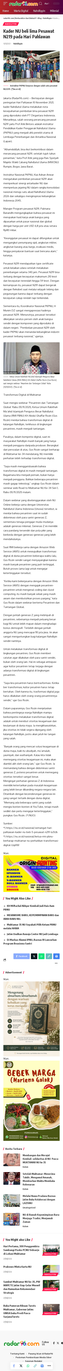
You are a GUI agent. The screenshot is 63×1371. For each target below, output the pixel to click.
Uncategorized (29, 1207)
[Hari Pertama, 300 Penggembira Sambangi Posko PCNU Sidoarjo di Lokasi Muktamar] (51, 1250)
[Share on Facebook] (13, 1365)
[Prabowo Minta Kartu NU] (51, 1270)
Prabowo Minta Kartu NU (17, 1266)
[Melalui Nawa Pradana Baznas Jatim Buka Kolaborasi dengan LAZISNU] (11, 1200)
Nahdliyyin (11, 24)
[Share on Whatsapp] (28, 1365)
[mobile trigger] (6, 3)
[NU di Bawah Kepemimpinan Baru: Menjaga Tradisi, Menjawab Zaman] (11, 1219)
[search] (40, 3)
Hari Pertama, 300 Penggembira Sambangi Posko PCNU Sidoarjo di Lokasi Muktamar (21, 1250)
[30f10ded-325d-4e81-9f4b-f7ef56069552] (31, 873)
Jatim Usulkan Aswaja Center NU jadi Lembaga (32, 934)
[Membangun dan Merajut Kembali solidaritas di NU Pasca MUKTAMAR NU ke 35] (11, 1160)
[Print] (42, 1365)
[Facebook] (54, 1343)
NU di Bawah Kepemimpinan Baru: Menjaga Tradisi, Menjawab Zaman (41, 1218)
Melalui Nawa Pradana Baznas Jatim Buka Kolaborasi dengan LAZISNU (39, 1200)
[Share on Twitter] (21, 1365)
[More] (49, 1365)
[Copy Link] (35, 1365)
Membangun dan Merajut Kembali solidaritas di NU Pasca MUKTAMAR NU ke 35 (40, 1159)
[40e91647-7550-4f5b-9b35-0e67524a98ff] (31, 1100)
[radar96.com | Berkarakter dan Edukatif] (23, 3)
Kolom (25, 1167)
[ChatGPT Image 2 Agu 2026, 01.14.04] (31, 1018)
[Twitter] (58, 1343)
